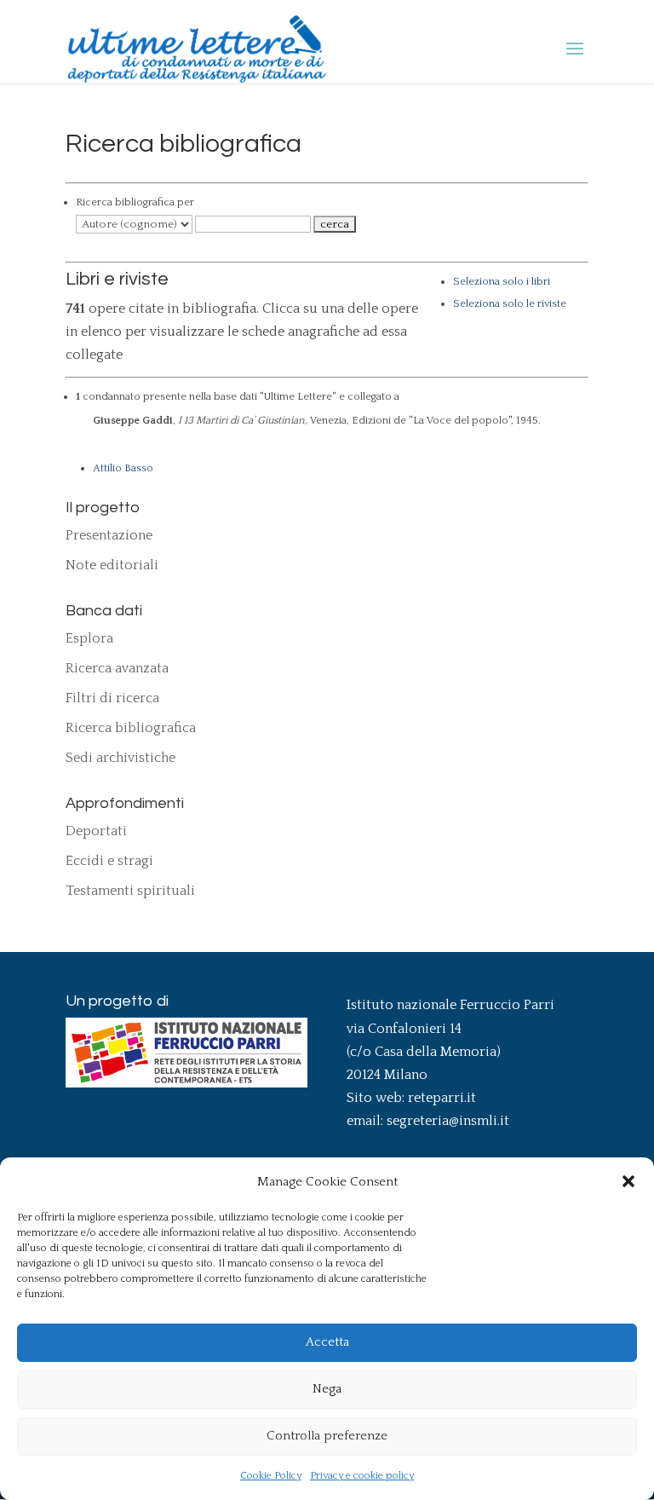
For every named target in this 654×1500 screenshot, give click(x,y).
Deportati (96, 831)
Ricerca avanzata (117, 668)
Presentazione (109, 535)
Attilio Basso (123, 468)
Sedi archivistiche (120, 757)
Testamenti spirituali (130, 890)
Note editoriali (112, 565)
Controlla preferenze (327, 1435)
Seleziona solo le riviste (509, 303)
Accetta (327, 1342)
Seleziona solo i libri (501, 281)
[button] (628, 1181)
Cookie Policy (270, 1475)
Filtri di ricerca (112, 698)
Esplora (89, 638)
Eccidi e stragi (109, 860)
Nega (327, 1389)
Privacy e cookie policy (362, 1475)
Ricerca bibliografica (131, 728)
